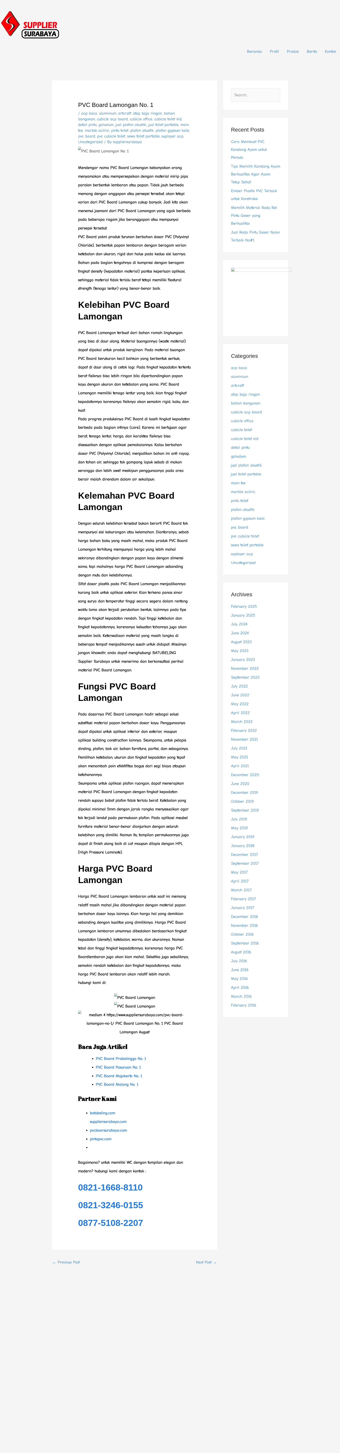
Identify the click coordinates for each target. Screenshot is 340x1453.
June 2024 (240, 633)
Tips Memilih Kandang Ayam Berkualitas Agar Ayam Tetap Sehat (255, 174)
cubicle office (141, 119)
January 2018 (242, 845)
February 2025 (244, 606)
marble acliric (97, 130)
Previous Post (66, 1262)
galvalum (106, 124)
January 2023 (243, 659)
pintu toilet (119, 130)
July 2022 (239, 686)
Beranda (254, 51)
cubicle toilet (241, 430)
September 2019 (245, 810)
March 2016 (241, 996)
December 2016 (244, 916)
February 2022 (244, 730)
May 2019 (239, 828)
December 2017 (244, 854)
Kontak (330, 51)
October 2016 (242, 934)
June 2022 (240, 695)
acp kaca (89, 113)
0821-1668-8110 (110, 1187)
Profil (274, 51)
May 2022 (240, 704)
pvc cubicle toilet (111, 136)
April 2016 (240, 987)
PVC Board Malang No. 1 (117, 1084)
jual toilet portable (163, 124)
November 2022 (245, 668)
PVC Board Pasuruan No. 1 (118, 1067)
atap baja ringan (147, 113)
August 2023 (241, 642)
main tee (238, 483)
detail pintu (87, 124)
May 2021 (239, 757)
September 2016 (245, 943)
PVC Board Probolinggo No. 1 (121, 1058)
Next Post (206, 1262)
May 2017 (239, 872)
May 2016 (239, 978)
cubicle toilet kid (168, 119)
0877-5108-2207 (110, 1223)
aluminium (107, 113)
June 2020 (240, 783)
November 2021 (244, 739)
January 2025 (243, 615)
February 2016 (243, 1005)
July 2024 (239, 624)
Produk (293, 51)
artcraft (124, 113)
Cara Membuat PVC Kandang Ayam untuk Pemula (249, 149)
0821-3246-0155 (110, 1205)
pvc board (86, 136)
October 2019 (242, 801)
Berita (312, 51)
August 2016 (241, 952)
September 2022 (245, 677)
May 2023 (239, 651)
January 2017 (242, 908)
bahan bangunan (245, 403)
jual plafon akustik (130, 124)
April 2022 (240, 713)
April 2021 (240, 766)
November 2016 (244, 925)
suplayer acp (172, 136)
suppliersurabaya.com (108, 1121)
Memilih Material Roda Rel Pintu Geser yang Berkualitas (254, 215)
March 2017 (241, 890)
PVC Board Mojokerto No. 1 (119, 1076)
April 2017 (240, 881)
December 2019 (244, 792)
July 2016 (239, 961)
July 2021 (239, 748)
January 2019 (242, 837)
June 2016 (239, 970)
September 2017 (245, 863)
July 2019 (239, 819)
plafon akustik (142, 130)
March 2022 (241, 721)
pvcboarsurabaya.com (108, 1130)
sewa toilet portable (143, 136)
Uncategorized (90, 142)
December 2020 (245, 775)
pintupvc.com (100, 1139)
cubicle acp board (112, 119)
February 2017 (243, 899)
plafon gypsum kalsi (172, 130)
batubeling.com (102, 1113)
